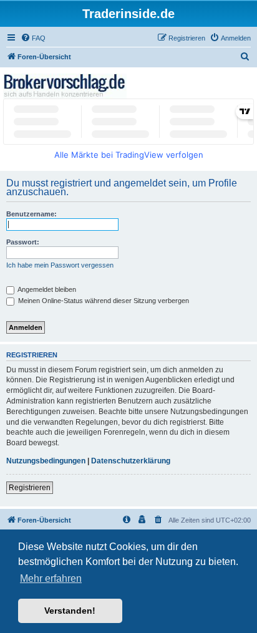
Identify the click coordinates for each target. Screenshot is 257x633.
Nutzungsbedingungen (45, 461)
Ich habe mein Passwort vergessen (60, 265)
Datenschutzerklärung (130, 461)
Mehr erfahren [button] (51, 578)
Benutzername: (31, 214)
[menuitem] (33, 38)
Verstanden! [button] (69, 611)
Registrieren (30, 487)
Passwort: (22, 242)
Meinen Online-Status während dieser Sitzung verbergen (102, 300)
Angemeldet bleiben (46, 289)
